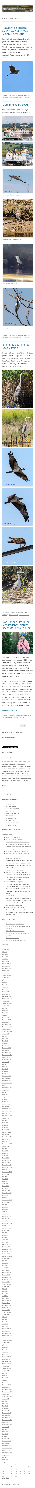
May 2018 (5, 1181)
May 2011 (5, 1378)
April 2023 (5, 1043)
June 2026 (5, 954)
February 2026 (6, 963)
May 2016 (5, 1237)
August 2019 (5, 1146)
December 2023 (6, 1024)
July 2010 (4, 1401)
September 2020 (7, 1116)
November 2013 (7, 1307)
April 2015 (5, 1268)
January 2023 (6, 1050)
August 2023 (5, 1034)
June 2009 (5, 1431)
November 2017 (7, 1195)
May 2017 (5, 1209)
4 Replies (21, 717)
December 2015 (6, 1249)
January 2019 (6, 1162)
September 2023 (7, 1031)
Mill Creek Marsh (11, 806)
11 (20, 1469)
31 (16, 1476)
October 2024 (6, 1001)
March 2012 (5, 1354)
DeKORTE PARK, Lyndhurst (13, 837)
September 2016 (7, 1228)
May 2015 (5, 1265)
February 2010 (6, 1413)
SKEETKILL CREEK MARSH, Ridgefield (16, 872)
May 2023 (5, 1041)
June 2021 (5, 1095)
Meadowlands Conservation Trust (16, 940)
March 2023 (5, 1045)
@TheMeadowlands (8, 737)
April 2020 (5, 1127)
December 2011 (6, 1361)
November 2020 (7, 1111)
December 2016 (6, 1221)
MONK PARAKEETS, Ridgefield (14, 882)
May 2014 (5, 1293)
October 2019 (6, 1141)
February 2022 (6, 1076)
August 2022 (5, 1062)
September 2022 (7, 1059)
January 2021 (6, 1106)
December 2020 (6, 1109)
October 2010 (6, 1394)
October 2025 (6, 973)
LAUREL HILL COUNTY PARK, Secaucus (17, 851)
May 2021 (5, 1097)
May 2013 (5, 1321)
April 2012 (5, 1352)
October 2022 (6, 1057)
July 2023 (4, 1036)
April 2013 (5, 1324)
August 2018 (5, 1174)
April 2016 (5, 1240)
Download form (7, 835)
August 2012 (5, 1343)
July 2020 (4, 1120)
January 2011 (6, 1387)
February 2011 (6, 1385)
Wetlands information (12, 938)
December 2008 (6, 1445)
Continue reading (9, 710)
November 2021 (7, 1083)
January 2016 (6, 1247)
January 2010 (6, 1415)
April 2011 (5, 1380)
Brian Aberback (13, 98)
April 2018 (5, 1183)
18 (20, 1471)
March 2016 (5, 1242)
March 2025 (5, 989)
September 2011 (7, 1368)
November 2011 (7, 1364)
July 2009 (4, 1429)
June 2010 (5, 1403)
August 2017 (5, 1202)
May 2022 (5, 1069)
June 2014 (5, 1291)
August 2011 (5, 1371)
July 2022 (4, 1064)
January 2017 (6, 1219)
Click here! (9, 757)
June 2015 (5, 1263)
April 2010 (5, 1408)
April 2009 (5, 1436)
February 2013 (6, 1328)
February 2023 (6, 1048)
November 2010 (7, 1392)
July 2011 (4, 1373)
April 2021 (5, 1099)
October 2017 (6, 1197)
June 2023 (5, 1038)
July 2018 (4, 1176)
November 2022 (7, 1055)
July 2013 (4, 1317)
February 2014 (6, 1300)
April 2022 (5, 1071)
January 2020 (6, 1134)
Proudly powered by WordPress (11, 1484)
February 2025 (6, 992)
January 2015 (6, 1275)
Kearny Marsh (10, 811)
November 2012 (7, 1335)
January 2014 (6, 1303)
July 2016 (4, 1233)
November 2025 (7, 970)
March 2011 (5, 1382)
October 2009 (6, 1422)
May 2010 (5, 1406)
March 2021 (5, 1102)
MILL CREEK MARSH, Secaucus (14, 839)
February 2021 (6, 1104)
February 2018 (6, 1188)
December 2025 (6, 968)
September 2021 (7, 1087)
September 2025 (7, 975)
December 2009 (6, 1417)
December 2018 (6, 1165)
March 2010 (5, 1410)
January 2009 (6, 1443)
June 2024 (5, 1010)
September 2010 (7, 1396)
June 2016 (5, 1235)
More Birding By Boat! (15, 104)
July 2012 (4, 1345)
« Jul (3, 1478)
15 (7, 1471)
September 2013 (7, 1312)
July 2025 (4, 980)
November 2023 (7, 1027)
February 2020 (6, 1132)
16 (11, 1471)
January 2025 (6, 994)
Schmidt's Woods (11, 825)
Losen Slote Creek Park (13, 813)
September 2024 (7, 1003)
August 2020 (5, 1118)
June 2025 (5, 982)
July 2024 (4, 1008)
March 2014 (5, 1298)
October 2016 (6, 1226)
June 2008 (5, 1460)
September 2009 (7, 1424)
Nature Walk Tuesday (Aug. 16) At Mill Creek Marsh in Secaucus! (15, 30)
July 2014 (4, 1289)
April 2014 (5, 1296)
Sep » (7, 1478)
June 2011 (5, 1375)
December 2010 (6, 1389)
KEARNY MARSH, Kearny (13, 896)
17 (16, 1471)
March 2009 (5, 1438)
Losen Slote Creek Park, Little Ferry (16, 907)
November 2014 (7, 1279)
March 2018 (5, 1186)
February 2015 (6, 1272)
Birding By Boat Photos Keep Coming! (15, 346)
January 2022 (6, 1078)
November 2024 (7, 999)
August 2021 (5, 1090)
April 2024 (5, 1015)
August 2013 (5, 1314)
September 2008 (7, 1452)
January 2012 (6, 1359)
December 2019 (6, 1137)
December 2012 (6, 1333)
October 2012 (6, 1338)
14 (3, 1471)
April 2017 (5, 1211)
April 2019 (5, 1155)
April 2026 (5, 959)
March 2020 (5, 1130)
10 (16, 1469)
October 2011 (6, 1366)
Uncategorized (21, 95)
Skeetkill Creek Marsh (12, 823)
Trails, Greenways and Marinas (15, 924)
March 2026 (5, 961)
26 (24, 1474)
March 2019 (5, 1158)
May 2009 (5, 1434)
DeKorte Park (10, 804)
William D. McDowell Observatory (15, 931)
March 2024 (5, 1017)
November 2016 (7, 1223)
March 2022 (5, 1073)
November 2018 (7, 1167)
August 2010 (5, 1399)
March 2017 (5, 1214)
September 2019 (7, 1144)
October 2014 (6, 1282)
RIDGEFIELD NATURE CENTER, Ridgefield (17, 854)
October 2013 (6, 1310)
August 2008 (5, 1455)
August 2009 (5, 1427)
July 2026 (4, 952)
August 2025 (5, 978)
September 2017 (7, 1200)
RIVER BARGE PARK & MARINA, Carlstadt (17, 842)
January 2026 (6, 966)
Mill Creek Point (10, 820)
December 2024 (6, 996)
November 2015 (7, 1251)
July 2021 (4, 1092)
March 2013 (5, 1326)
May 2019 (5, 1153)
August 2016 (5, 1230)
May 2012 (5, 1350)
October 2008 (6, 1450)
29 (7, 1476)
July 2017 (4, 1204)
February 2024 (6, 1020)
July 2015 (4, 1261)
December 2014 (6, 1277)
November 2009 (7, 1420)
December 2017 (6, 1193)
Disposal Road (10, 816)
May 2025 (5, 985)
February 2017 (6, 1216)
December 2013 (6, 1305)
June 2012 (5, 1347)
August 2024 (5, 1006)
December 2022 (6, 1052)
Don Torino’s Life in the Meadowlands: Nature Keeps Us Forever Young (16, 625)
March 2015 (5, 1270)
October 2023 (6, 1029)
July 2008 (4, 1457)
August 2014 (5, 1286)
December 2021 (6, 1080)
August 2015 (5, 1258)
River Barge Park (11, 818)
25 (20, 1474)
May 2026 (5, 956)
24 (16, 1474)
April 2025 (5, 987)
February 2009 (6, 1441)
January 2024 (6, 1022)
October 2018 (6, 1169)
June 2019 (5, 1151)
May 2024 (5, 1013)
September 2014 (7, 1284)
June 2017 (5, 1207)
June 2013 (5, 1319)
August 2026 (5, 949)
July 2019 (4, 1148)
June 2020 (5, 1123)
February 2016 (6, 1244)
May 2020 (5, 1125)
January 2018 (6, 1190)
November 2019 (7, 1139)
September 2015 (7, 1256)
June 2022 (5, 1066)
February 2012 (6, 1357)
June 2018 (5, 1179)
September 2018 (7, 1172)
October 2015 (6, 1254)
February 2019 (6, 1160)
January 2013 (6, 1331)
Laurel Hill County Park (12, 809)
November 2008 (7, 1448)
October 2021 (6, 1085)
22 (7, 1474)
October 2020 (6, 1113)
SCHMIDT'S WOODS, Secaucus (15, 870)
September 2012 (7, 1340)
